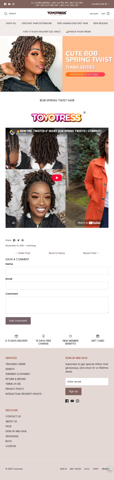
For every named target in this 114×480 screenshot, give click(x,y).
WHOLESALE (12, 436)
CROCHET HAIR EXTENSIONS (37, 23)
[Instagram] (13, 4)
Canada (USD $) (99, 4)
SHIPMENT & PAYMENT (18, 374)
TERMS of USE (13, 384)
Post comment (18, 320)
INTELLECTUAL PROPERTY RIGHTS (24, 394)
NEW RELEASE (100, 23)
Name (9, 264)
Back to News (57, 253)
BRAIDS (105, 468)
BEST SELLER (75, 468)
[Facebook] (5, 4)
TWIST (96, 468)
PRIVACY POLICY (15, 389)
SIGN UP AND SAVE (16, 431)
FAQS (9, 426)
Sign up (73, 391)
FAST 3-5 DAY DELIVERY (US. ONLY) (41, 31)
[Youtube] (9, 4)
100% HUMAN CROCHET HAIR (72, 23)
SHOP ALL (11, 23)
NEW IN (63, 468)
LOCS (86, 468)
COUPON (11, 446)
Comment (12, 293)
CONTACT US (13, 416)
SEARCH (10, 369)
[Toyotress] (57, 13)
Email (9, 279)
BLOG (9, 441)
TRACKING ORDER (15, 364)
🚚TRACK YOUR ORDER (78, 31)
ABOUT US (11, 421)
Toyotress (18, 468)
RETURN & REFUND (16, 379)
